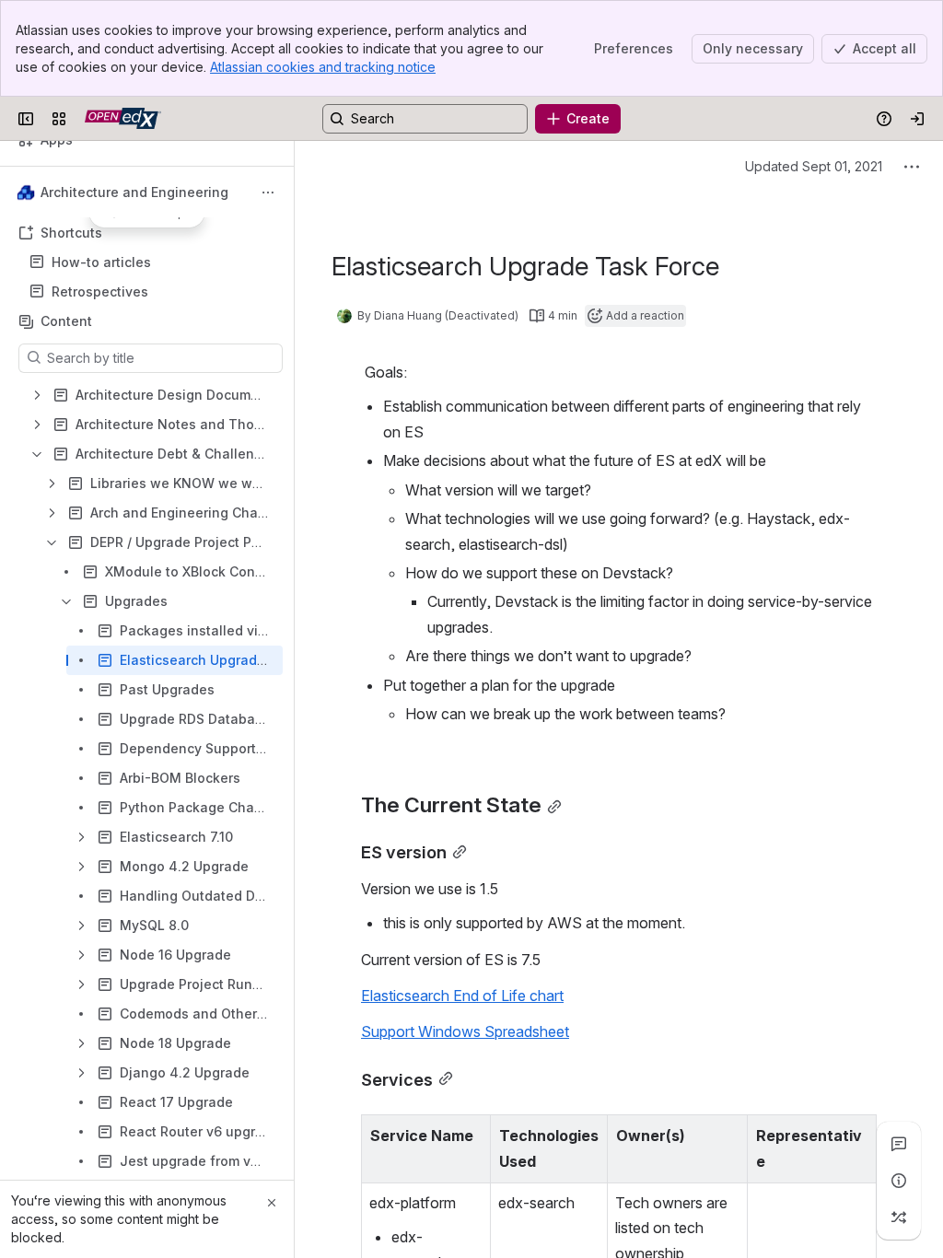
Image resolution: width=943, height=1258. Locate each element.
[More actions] (268, 192)
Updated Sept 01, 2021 (813, 166)
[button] (471, 1134)
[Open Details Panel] (899, 1180)
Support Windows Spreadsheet (465, 1031)
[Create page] (899, 1217)
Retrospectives (100, 291)
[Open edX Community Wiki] (123, 119)
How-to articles (101, 262)
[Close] (272, 1203)
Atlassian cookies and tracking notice (323, 67)
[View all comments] (899, 1144)
